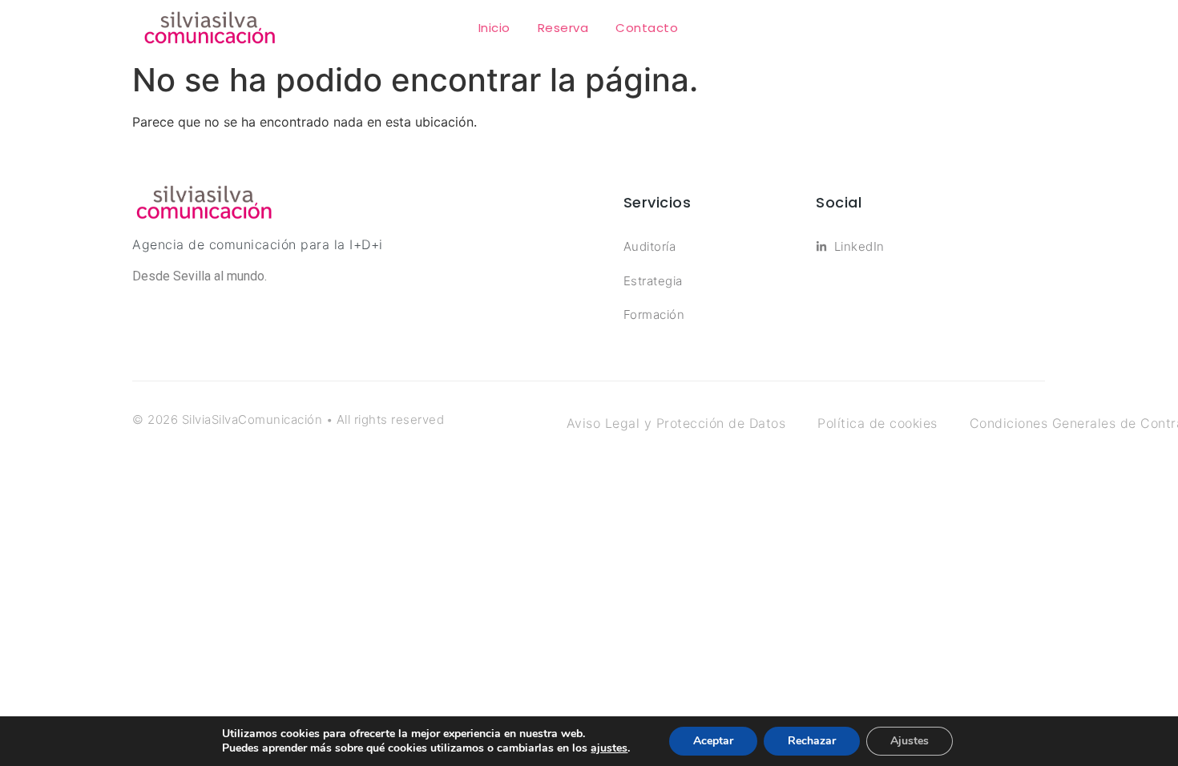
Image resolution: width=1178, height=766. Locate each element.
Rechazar (812, 740)
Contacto (646, 27)
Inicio (494, 27)
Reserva (563, 27)
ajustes (609, 748)
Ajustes (909, 740)
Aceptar (713, 740)
